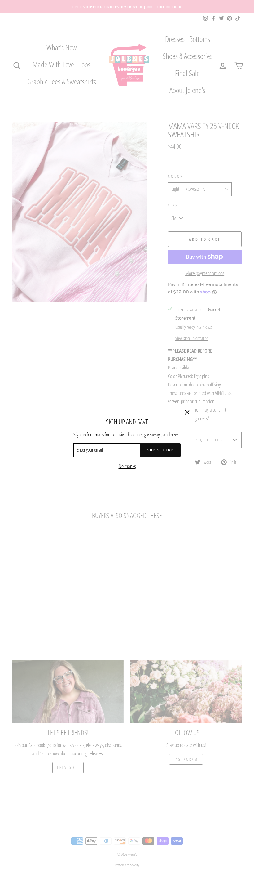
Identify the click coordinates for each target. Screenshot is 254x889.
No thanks (127, 466)
